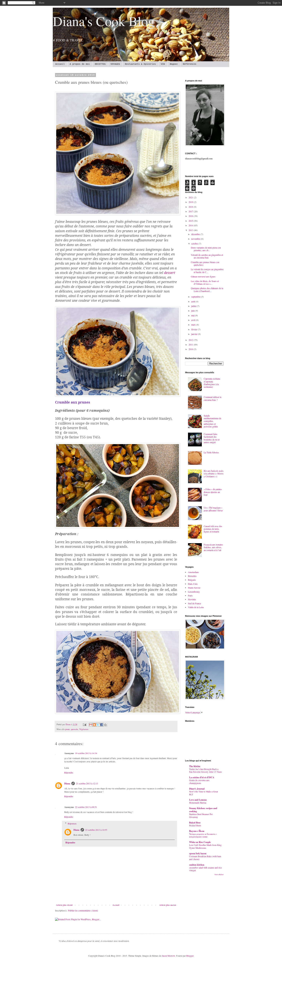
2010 (191, 349)
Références (189, 64)
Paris (190, 595)
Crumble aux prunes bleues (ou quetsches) (205, 263)
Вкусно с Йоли (196, 831)
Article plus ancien (167, 904)
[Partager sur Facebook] (102, 725)
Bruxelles (192, 575)
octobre (195, 243)
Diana (67, 783)
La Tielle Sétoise (211, 452)
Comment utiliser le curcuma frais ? (212, 398)
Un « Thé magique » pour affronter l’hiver (213, 509)
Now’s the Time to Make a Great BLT (203, 793)
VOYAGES (115, 64)
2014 (191, 225)
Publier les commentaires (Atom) (83, 910)
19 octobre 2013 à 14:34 (86, 753)
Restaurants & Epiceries (140, 64)
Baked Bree (194, 822)
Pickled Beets (195, 825)
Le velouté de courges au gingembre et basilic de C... (207, 270)
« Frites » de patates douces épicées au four (213, 492)
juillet (194, 306)
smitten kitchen (196, 864)
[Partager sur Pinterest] (105, 725)
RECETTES (100, 64)
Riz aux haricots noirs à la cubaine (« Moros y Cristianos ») (213, 473)
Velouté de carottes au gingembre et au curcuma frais (207, 256)
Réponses (72, 823)
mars (193, 324)
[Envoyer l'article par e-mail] (84, 724)
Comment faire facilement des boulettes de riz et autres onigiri (211, 438)
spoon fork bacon (197, 853)
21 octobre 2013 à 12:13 (87, 783)
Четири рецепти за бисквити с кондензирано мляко (203, 835)
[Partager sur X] (98, 725)
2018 (191, 206)
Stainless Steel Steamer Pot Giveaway (201, 815)
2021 (191, 197)
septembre (196, 296)
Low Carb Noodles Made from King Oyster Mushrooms (205, 846)
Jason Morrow (168, 955)
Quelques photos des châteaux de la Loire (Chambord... (207, 289)
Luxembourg (194, 591)
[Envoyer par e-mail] (91, 725)
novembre (196, 238)
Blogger (189, 955)
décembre (195, 234)
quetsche (74, 729)
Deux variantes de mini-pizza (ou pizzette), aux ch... (206, 249)
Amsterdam (193, 572)
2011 (191, 344)
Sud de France (194, 603)
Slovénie (192, 599)
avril (193, 319)
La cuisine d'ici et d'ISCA (201, 777)
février (194, 329)
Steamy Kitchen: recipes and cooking (203, 810)
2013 (191, 230)
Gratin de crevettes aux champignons (199, 782)
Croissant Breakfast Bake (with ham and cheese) (205, 858)
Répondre (68, 772)
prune (67, 729)
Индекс (174, 64)
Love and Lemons (198, 799)
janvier (194, 333)
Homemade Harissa (197, 802)
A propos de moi (80, 64)
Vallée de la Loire (196, 607)
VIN (163, 64)
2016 (191, 215)
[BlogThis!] (94, 725)
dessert (169, 272)
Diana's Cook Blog (104, 21)
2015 (191, 220)
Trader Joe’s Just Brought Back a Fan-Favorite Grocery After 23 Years (205, 770)
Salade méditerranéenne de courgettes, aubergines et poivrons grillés (212, 421)
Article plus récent (64, 904)
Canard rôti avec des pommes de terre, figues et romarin (213, 529)
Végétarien (83, 729)
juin (193, 310)
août (193, 301)
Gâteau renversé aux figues (203, 276)
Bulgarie (192, 579)
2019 (191, 201)
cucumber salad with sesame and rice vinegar (205, 869)
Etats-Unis (193, 583)
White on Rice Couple (200, 842)
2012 (191, 339)
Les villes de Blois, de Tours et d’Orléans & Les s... (205, 282)
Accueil (60, 64)
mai (193, 315)
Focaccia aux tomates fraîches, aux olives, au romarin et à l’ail (213, 547)
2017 (191, 211)
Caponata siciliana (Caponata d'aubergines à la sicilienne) (212, 382)
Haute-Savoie (194, 587)
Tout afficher (218, 874)
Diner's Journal (196, 788)
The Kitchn (194, 766)
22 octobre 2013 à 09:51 (86, 807)
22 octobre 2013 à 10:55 (96, 829)
